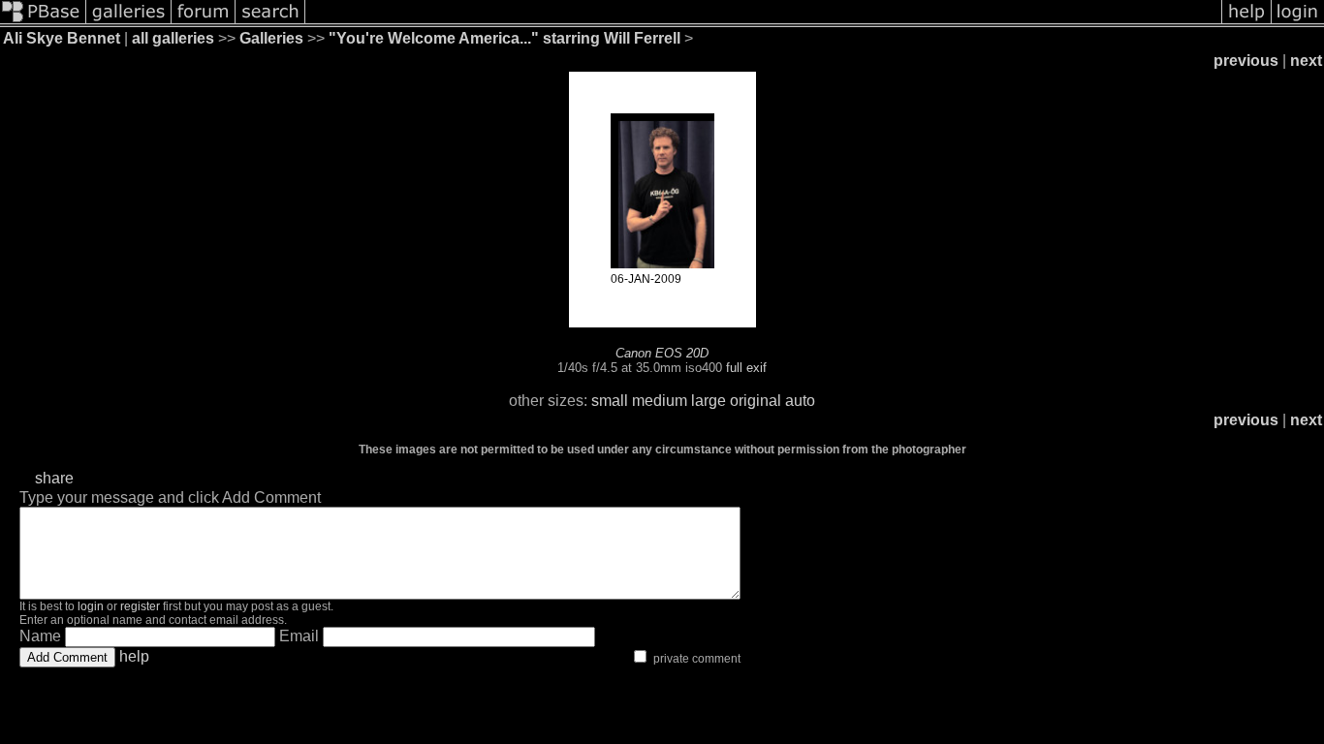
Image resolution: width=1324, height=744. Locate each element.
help (134, 656)
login (91, 606)
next (1306, 60)
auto (800, 400)
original (755, 400)
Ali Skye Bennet (61, 38)
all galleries (173, 38)
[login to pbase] (1298, 22)
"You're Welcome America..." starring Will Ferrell (504, 38)
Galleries (271, 38)
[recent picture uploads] (129, 22)
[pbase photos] (43, 22)
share (54, 478)
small (609, 400)
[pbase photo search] (270, 22)
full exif (746, 367)
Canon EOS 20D (662, 353)
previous (1246, 60)
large (708, 400)
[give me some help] (1246, 22)
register (140, 606)
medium (659, 400)
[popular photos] (763, 22)
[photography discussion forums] (204, 22)
